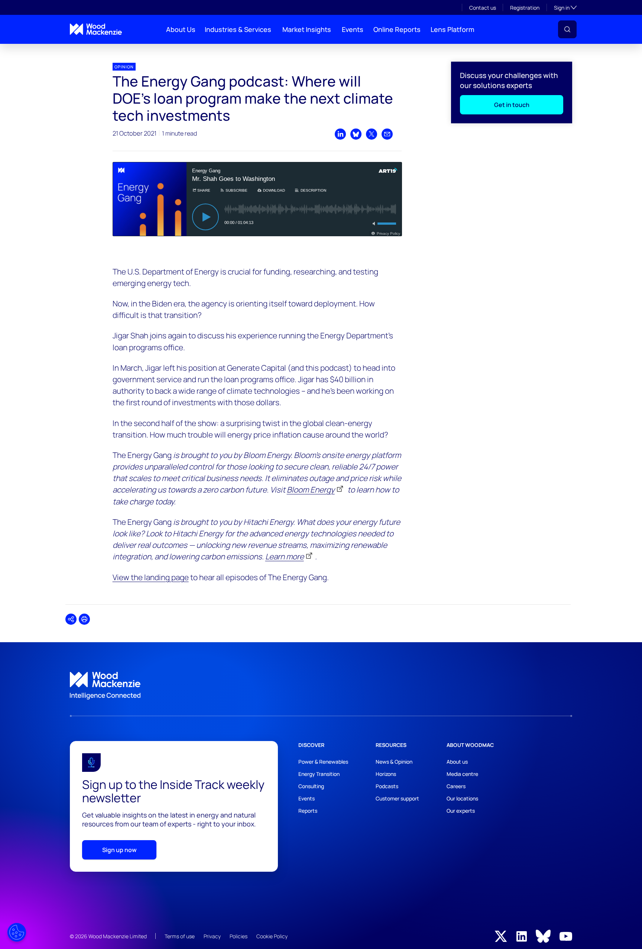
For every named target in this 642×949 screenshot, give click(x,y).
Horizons (386, 773)
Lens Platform (452, 29)
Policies (238, 936)
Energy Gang (81, 50)
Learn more (284, 556)
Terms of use (180, 936)
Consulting (311, 786)
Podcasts (387, 786)
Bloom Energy (311, 489)
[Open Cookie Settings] (16, 932)
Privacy (212, 936)
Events (352, 29)
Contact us (482, 7)
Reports (307, 810)
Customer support (397, 798)
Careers (456, 786)
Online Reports (397, 29)
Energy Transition (319, 773)
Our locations (462, 798)
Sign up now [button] (119, 850)
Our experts (461, 810)
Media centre (462, 773)
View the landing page (151, 577)
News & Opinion (394, 761)
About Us (180, 29)
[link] (321, 685)
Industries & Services (238, 29)
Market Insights (306, 29)
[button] (567, 29)
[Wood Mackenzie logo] (96, 29)
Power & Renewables (323, 761)
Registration (524, 7)
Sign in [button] (565, 7)
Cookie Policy (272, 936)
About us (457, 761)
